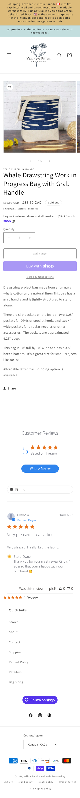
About (13, 632)
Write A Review (40, 469)
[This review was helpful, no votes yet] (60, 588)
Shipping (8, 208)
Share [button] (12, 388)
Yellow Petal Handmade (37, 776)
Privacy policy (45, 781)
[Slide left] (30, 161)
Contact (14, 642)
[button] (9, 55)
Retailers (15, 672)
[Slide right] (50, 161)
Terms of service (66, 781)
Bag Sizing (16, 682)
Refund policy (25, 781)
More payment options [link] (40, 276)
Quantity (8, 229)
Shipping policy (42, 788)
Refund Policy (19, 662)
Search (14, 622)
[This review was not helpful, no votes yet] (68, 588)
